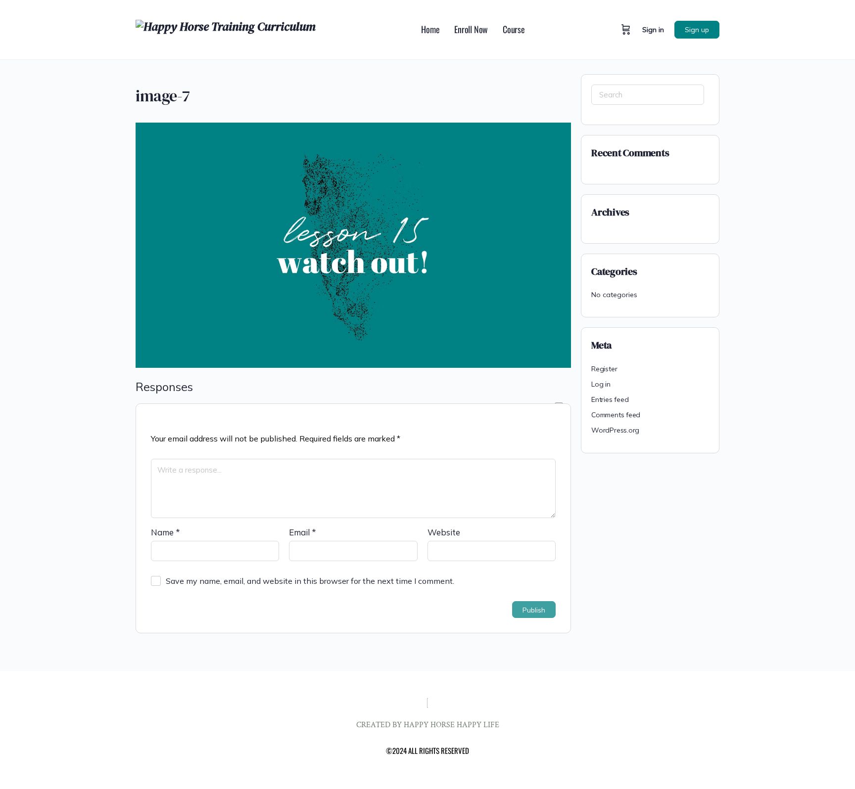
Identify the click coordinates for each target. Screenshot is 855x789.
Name (165, 532)
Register (604, 368)
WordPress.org (615, 430)
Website (444, 532)
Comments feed (615, 414)
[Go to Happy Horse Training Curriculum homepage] (226, 28)
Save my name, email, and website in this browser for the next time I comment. (310, 581)
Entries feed (609, 399)
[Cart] (625, 29)
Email (302, 532)
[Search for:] (647, 95)
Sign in (653, 29)
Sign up (697, 29)
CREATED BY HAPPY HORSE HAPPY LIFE (427, 725)
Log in (601, 384)
